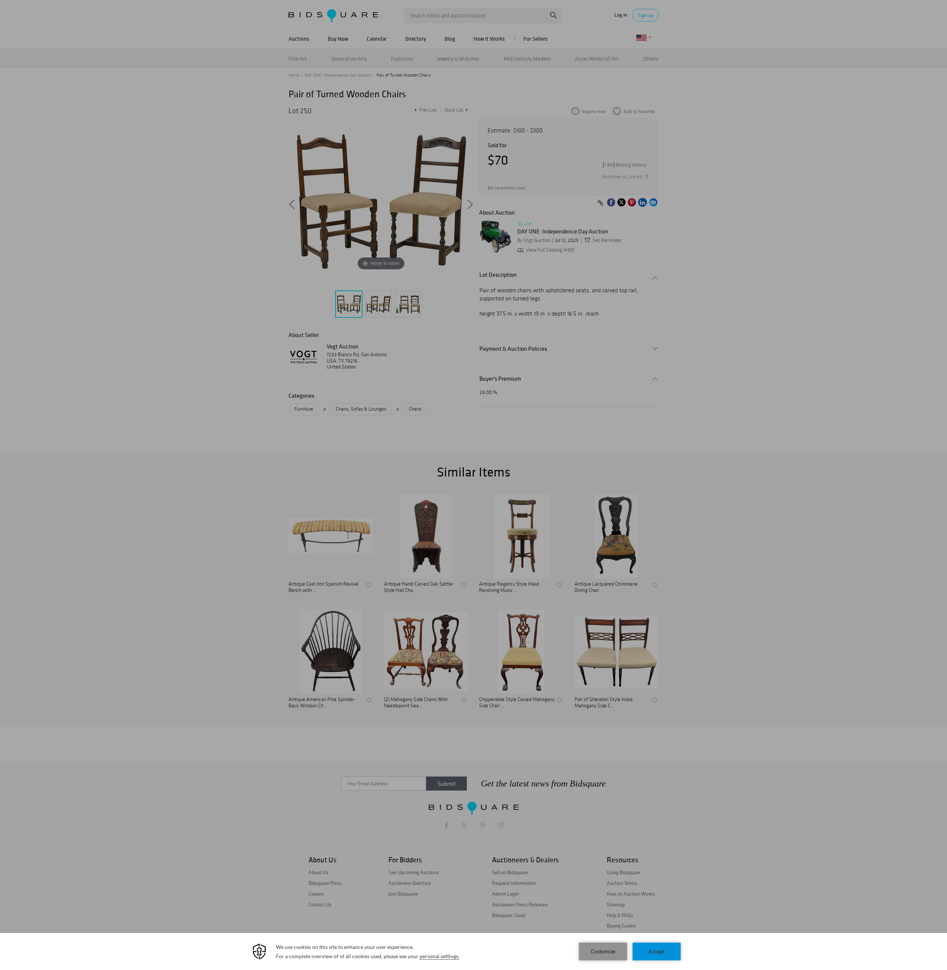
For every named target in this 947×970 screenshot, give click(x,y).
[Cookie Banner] (473, 951)
